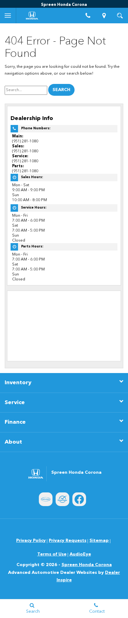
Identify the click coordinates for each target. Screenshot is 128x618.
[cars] (46, 499)
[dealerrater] (62, 499)
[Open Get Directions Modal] (104, 15)
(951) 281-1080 (25, 141)
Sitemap (99, 540)
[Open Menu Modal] (8, 15)
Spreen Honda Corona (87, 565)
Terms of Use (51, 554)
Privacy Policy (31, 540)
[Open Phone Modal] (88, 15)
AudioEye (80, 554)
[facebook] (79, 499)
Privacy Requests (67, 540)
